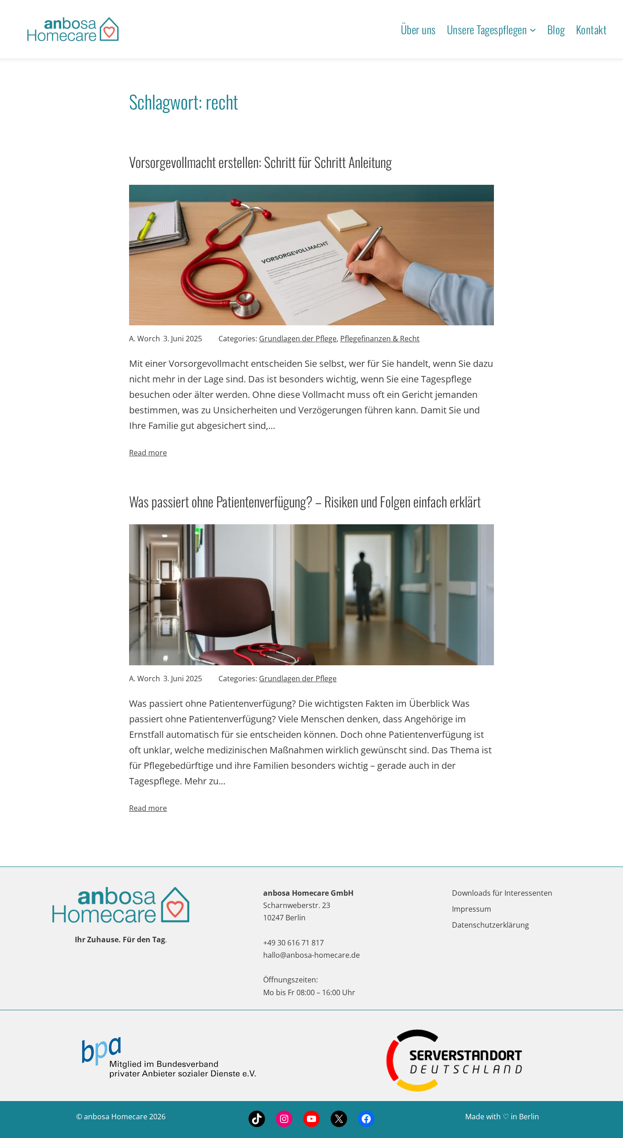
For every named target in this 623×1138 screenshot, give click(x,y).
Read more (148, 453)
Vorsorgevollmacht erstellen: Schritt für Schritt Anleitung (260, 161)
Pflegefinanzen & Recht (380, 339)
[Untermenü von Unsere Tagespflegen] (533, 29)
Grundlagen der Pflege (298, 339)
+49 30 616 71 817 (293, 943)
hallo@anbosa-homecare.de (311, 955)
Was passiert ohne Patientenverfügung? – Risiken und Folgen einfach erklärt (305, 501)
